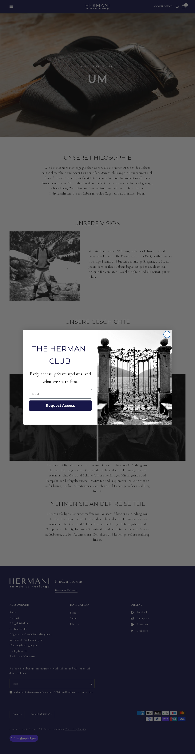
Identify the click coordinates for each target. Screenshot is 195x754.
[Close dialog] (167, 334)
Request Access (60, 406)
